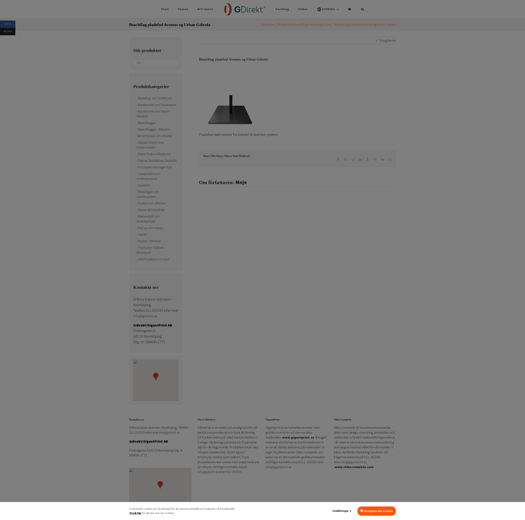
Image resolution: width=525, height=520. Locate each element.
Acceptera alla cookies (378, 511)
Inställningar (341, 510)
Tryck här (135, 513)
